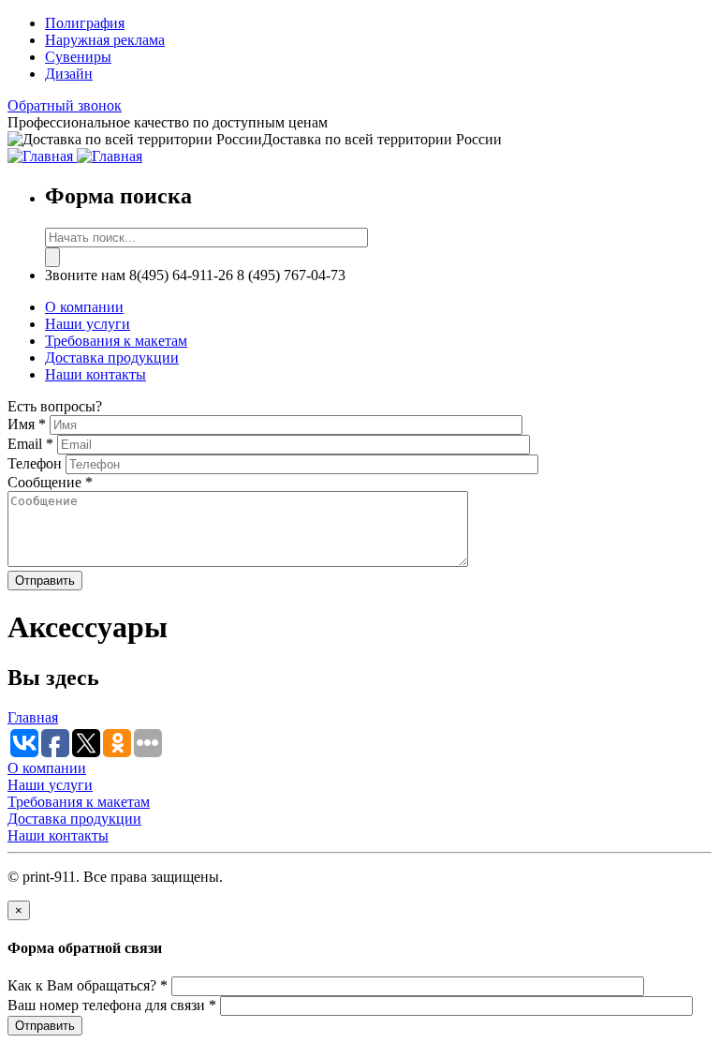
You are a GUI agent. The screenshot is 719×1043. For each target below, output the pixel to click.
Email (30, 444)
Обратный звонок (64, 105)
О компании (84, 307)
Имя (26, 424)
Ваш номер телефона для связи (111, 1005)
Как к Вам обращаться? (87, 985)
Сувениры (78, 57)
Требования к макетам (116, 341)
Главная (32, 717)
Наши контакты (95, 374)
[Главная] (42, 156)
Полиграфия (85, 23)
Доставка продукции (112, 357)
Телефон (36, 463)
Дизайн (69, 74)
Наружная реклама (105, 40)
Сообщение (50, 482)
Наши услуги (87, 324)
